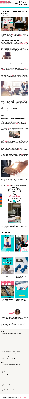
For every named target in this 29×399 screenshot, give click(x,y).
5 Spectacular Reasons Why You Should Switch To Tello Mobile (11, 364)
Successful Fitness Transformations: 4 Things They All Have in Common (21, 276)
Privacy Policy (24, 397)
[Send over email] (1, 206)
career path (18, 63)
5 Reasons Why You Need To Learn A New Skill (6, 276)
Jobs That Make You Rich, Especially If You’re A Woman (10, 338)
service (17, 77)
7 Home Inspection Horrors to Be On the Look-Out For (7, 300)
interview (2, 153)
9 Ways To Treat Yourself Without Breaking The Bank (9, 369)
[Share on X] (1, 196)
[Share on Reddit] (1, 201)
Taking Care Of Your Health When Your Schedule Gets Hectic (7, 253)
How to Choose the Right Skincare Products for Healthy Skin (10, 379)
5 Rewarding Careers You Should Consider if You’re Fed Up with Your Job (7, 226)
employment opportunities (23, 43)
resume (19, 149)
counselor (5, 141)
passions (11, 75)
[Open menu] (14, 6)
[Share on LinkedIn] (1, 199)
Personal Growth (3, 9)
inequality (17, 97)
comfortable (4, 143)
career (12, 33)
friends (7, 107)
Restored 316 (19, 397)
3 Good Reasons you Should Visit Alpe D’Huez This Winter (21, 300)
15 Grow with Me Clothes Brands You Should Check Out (10, 366)
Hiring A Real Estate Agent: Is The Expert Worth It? (9, 335)
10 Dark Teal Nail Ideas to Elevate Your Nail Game (9, 387)
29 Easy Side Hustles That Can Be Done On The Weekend (10, 343)
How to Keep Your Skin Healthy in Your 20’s (8, 389)
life (25, 122)
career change (25, 42)
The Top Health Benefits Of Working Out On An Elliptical (20, 253)
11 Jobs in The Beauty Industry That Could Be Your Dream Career (11, 333)
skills (8, 128)
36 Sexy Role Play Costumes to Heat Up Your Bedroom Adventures (11, 348)
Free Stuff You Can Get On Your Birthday (22, 226)
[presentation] (7, 243)
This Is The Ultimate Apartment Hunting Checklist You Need (10, 356)
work (26, 48)
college (13, 34)
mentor (15, 107)
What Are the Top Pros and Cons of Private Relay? (9, 358)
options (24, 100)
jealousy (23, 44)
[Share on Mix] (1, 204)
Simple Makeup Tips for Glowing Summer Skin (8, 384)
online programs (20, 156)
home (15, 47)
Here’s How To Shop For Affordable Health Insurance (9, 374)
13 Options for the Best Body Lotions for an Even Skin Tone (10, 382)
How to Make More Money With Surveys (8, 340)
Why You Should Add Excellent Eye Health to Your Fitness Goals (11, 351)
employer (4, 127)
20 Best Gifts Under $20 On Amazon (7, 371)
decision (20, 35)
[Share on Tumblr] (1, 203)
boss (3, 50)
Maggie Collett (3, 15)
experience (17, 123)
